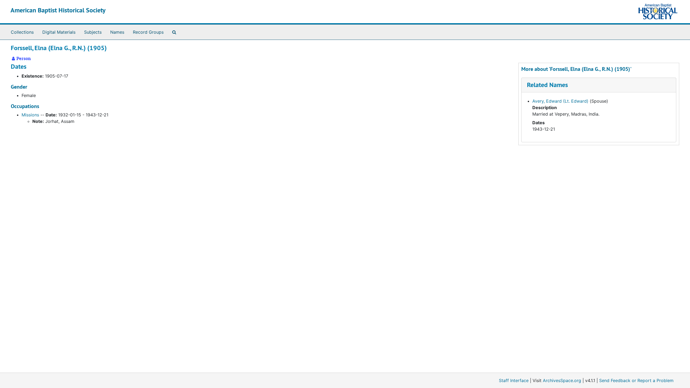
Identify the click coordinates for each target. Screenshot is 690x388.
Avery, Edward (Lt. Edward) (560, 101)
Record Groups (148, 32)
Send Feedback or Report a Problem (636, 380)
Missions (30, 114)
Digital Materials (58, 32)
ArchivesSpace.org (562, 380)
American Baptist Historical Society (58, 10)
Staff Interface (514, 380)
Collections (22, 32)
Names (117, 32)
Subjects (93, 32)
